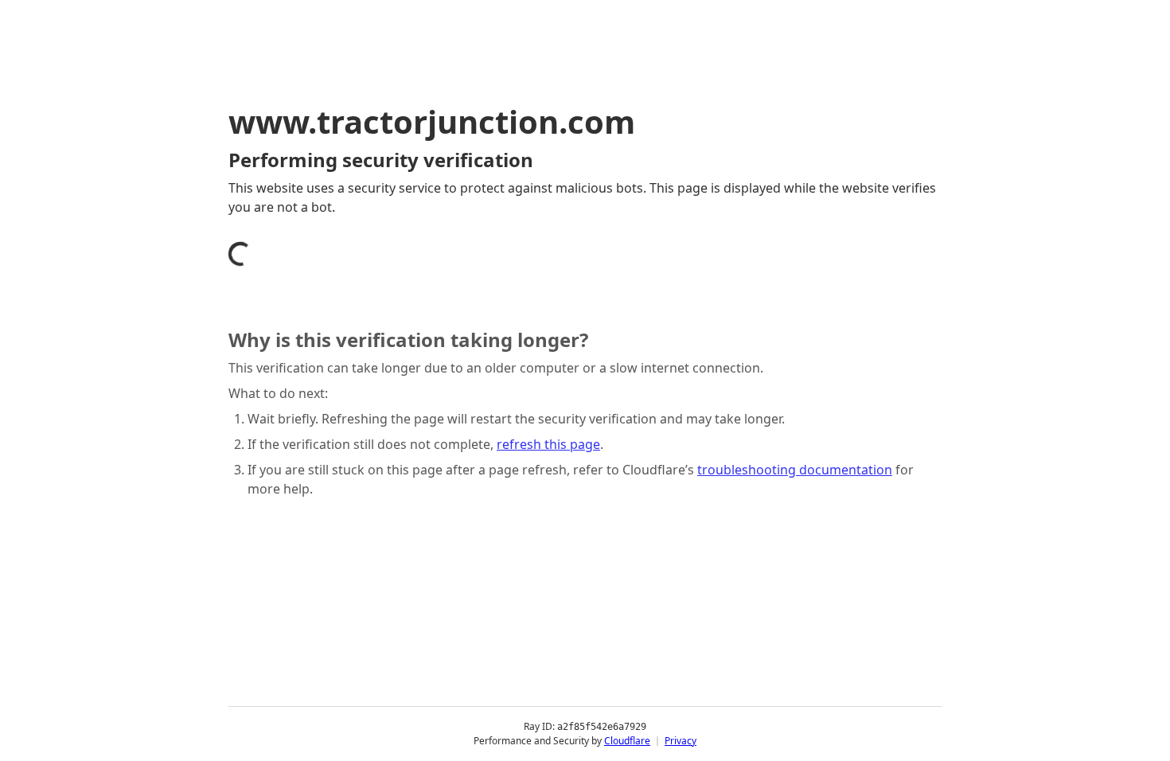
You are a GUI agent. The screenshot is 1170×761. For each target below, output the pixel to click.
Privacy (680, 740)
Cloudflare (627, 740)
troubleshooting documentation (794, 469)
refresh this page (548, 444)
